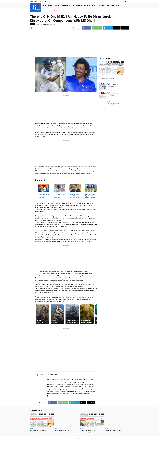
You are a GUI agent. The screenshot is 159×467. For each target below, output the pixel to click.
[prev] (125, 10)
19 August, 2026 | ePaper (114, 94)
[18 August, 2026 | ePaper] (102, 104)
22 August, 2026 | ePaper (114, 85)
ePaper (100, 76)
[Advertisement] (79, 43)
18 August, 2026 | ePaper (114, 103)
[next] (128, 10)
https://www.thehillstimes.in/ (53, 377)
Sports (33, 24)
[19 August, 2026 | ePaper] (102, 95)
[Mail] (49, 395)
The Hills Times (38, 28)
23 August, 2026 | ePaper (106, 78)
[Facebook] (47, 395)
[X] (52, 395)
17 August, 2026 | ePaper (57, 10)
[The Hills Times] (35, 7)
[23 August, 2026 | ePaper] (111, 68)
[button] (126, 5)
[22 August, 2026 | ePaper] (102, 86)
